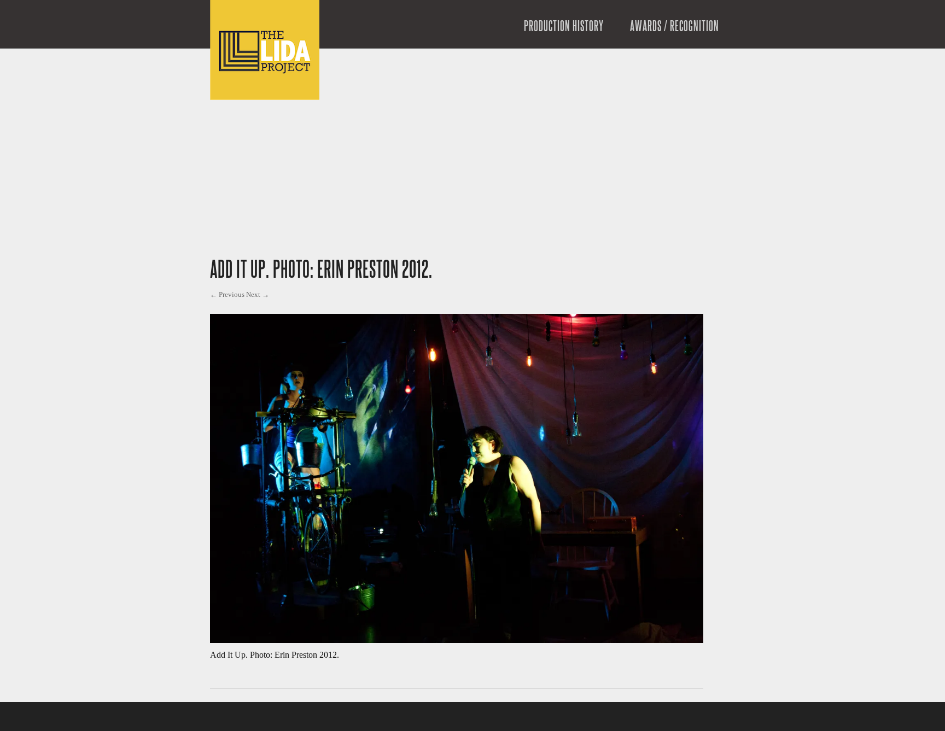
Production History (564, 26)
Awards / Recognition (674, 26)
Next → (257, 294)
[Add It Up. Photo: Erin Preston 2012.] (456, 640)
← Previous (227, 294)
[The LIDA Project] (264, 97)
